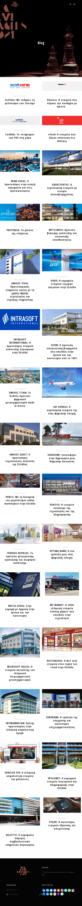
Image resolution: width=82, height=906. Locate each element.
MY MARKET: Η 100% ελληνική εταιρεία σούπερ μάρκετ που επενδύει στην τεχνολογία (62, 611)
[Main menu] (74, 4)
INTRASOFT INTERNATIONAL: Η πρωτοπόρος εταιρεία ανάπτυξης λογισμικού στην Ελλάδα (20, 346)
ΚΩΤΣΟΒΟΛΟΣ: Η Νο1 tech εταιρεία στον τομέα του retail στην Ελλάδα (62, 664)
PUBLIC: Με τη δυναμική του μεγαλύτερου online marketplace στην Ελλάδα (19, 500)
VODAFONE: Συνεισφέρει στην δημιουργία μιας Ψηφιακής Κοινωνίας (62, 458)
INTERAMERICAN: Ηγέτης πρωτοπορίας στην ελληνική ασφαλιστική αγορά (20, 728)
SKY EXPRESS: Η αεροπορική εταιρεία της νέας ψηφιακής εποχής (62, 410)
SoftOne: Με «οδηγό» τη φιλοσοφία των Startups (20, 101)
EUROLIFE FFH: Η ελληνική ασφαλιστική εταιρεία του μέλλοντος (20, 776)
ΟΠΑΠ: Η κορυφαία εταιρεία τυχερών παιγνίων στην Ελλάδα (62, 284)
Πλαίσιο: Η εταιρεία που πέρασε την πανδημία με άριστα (62, 103)
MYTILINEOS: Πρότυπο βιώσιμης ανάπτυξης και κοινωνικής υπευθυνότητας (62, 234)
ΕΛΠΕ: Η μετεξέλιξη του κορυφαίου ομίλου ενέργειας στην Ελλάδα (20, 890)
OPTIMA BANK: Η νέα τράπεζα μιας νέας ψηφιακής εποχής (62, 554)
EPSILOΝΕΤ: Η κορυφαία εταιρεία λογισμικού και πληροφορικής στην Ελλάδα (62, 783)
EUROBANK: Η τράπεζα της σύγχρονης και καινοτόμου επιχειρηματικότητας (62, 722)
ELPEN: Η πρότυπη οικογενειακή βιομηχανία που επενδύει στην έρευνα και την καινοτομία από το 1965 (62, 351)
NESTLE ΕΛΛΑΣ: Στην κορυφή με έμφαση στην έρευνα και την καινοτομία (20, 610)
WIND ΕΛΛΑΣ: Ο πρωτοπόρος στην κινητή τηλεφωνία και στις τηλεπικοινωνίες (20, 186)
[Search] (70, 4)
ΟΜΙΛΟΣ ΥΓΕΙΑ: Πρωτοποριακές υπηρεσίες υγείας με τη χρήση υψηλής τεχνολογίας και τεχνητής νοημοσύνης (20, 291)
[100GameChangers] (15, 4)
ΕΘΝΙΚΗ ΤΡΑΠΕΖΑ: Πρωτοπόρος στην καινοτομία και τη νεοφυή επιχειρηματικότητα (62, 884)
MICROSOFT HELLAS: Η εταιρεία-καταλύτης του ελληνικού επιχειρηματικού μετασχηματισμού (20, 673)
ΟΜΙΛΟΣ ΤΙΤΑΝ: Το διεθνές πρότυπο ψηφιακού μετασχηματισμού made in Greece (20, 399)
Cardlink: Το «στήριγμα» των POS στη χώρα (20, 136)
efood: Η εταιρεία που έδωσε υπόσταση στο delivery (62, 138)
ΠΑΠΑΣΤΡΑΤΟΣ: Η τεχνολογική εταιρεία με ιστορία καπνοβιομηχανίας (62, 189)
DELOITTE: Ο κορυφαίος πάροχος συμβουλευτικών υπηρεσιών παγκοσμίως (20, 839)
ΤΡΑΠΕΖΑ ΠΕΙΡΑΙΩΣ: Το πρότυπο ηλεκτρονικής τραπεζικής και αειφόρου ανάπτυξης (19, 558)
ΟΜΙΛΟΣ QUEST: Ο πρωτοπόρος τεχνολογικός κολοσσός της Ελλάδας (20, 459)
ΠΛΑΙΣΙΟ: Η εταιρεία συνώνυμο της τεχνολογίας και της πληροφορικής (62, 509)
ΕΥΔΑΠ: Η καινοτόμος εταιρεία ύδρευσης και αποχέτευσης (62, 825)
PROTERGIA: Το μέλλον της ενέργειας (20, 231)
